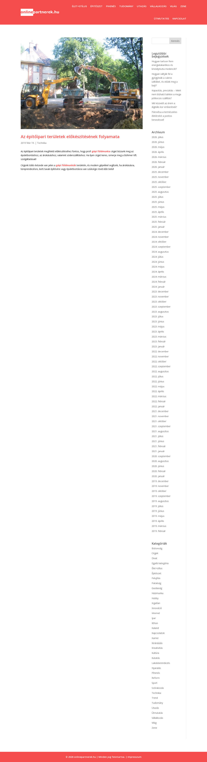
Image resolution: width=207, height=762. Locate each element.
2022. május (158, 386)
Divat (154, 558)
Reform (156, 677)
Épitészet (96, 6)
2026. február (159, 162)
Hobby (155, 598)
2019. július (157, 506)
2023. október (159, 301)
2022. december (160, 351)
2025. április (158, 211)
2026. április (158, 152)
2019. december (160, 481)
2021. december (160, 411)
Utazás (141, 6)
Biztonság (157, 548)
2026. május (158, 146)
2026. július (157, 137)
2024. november (160, 236)
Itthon (155, 623)
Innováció (157, 608)
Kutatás (156, 658)
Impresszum (135, 756)
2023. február (159, 341)
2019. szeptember (161, 496)
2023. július (157, 316)
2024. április (158, 271)
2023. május (158, 326)
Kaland (155, 628)
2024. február (159, 281)
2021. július (157, 436)
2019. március (159, 526)
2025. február (159, 221)
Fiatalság (156, 583)
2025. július (157, 196)
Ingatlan (156, 603)
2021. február (159, 446)
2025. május (158, 206)
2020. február (159, 471)
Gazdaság (157, 588)
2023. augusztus (160, 311)
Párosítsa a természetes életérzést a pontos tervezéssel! (164, 115)
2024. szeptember (161, 246)
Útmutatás (161, 18)
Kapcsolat (179, 18)
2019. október (159, 491)
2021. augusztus (160, 431)
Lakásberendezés (161, 663)
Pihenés (111, 6)
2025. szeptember (161, 186)
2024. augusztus (160, 251)
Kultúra (155, 652)
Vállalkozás (158, 6)
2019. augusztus (160, 501)
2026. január (158, 166)
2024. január (158, 286)
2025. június (158, 201)
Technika (41, 142)
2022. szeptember (161, 366)
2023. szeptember (161, 306)
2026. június (158, 141)
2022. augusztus (160, 371)
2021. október (159, 421)
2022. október (159, 361)
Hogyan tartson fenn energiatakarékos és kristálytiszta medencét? (164, 65)
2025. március (159, 216)
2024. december (160, 231)
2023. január (158, 346)
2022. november (160, 356)
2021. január (158, 451)
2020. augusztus (160, 461)
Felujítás (156, 578)
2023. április (158, 331)
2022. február (159, 401)
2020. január (158, 476)
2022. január (158, 406)
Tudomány (126, 6)
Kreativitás (157, 647)
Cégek (155, 553)
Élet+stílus (79, 6)
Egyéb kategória (160, 563)
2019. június (158, 510)
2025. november (160, 176)
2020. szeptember (161, 456)
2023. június (158, 321)
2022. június (158, 381)
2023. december (160, 291)
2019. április (158, 521)
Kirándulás (157, 643)
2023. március (159, 336)
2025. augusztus (160, 191)
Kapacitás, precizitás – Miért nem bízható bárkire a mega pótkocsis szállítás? (166, 94)
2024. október (159, 241)
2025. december (160, 171)
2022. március (159, 396)
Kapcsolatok (158, 633)
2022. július (157, 376)
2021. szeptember (161, 426)
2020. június (158, 466)
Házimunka (157, 593)
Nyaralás (156, 668)
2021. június (158, 441)
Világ (173, 6)
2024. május (158, 266)
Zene (183, 6)
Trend (155, 697)
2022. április (158, 391)
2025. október (159, 181)
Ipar (154, 618)
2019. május (158, 515)
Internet (156, 613)
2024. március (159, 276)
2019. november (160, 486)
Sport (154, 682)
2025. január (158, 226)
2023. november (160, 296)
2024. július (157, 256)
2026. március (159, 157)
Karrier (155, 638)
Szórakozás (158, 687)
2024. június (158, 261)
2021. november (160, 416)
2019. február (159, 531)
